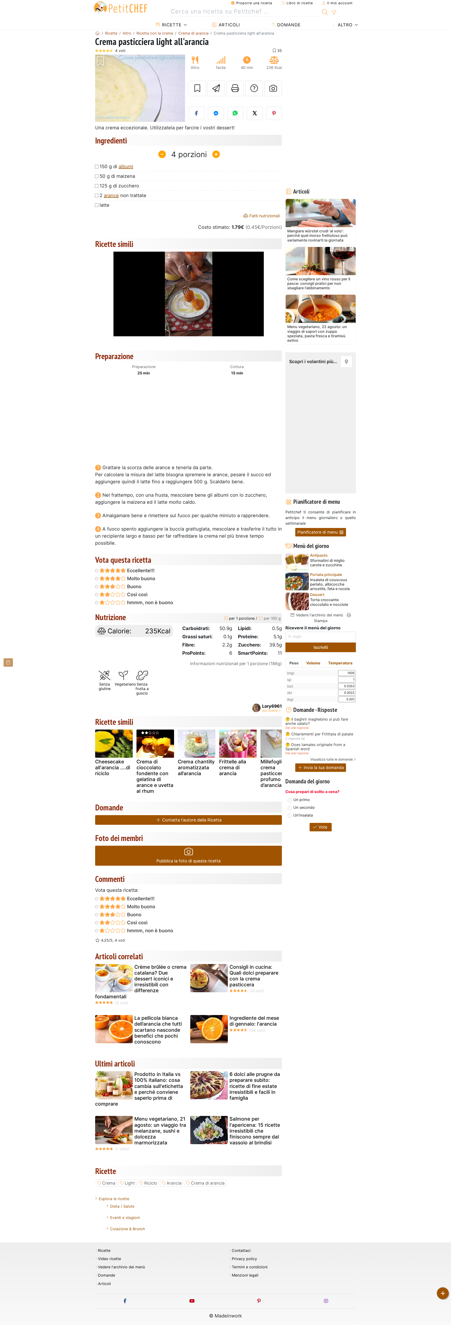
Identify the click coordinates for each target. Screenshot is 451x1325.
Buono (133, 586)
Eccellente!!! (140, 570)
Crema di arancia (208, 1183)
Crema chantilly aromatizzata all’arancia (196, 767)
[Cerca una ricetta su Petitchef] (325, 11)
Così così (137, 594)
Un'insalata (303, 815)
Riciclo (150, 1183)
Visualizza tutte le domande (331, 759)
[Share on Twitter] (255, 113)
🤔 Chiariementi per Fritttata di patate (319, 734)
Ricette (171, 24)
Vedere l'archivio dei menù (319, 615)
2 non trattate (123, 195)
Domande (288, 24)
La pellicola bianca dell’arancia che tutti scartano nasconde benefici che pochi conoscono (158, 1030)
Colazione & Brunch (127, 1228)
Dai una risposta (296, 728)
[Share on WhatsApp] (235, 113)
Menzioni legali (245, 1275)
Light (130, 1183)
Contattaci (241, 1250)
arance (111, 195)
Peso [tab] (294, 663)
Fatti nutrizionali (264, 215)
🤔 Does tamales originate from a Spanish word (315, 747)
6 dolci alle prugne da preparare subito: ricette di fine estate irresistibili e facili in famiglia (254, 1086)
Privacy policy (244, 1259)
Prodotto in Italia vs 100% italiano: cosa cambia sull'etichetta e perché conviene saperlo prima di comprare (139, 1089)
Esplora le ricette (114, 1198)
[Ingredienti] (8, 662)
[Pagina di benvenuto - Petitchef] (97, 33)
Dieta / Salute (122, 1206)
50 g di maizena (117, 176)
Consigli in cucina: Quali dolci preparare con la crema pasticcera (253, 976)
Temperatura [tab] (340, 663)
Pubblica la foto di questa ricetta (188, 860)
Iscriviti (321, 647)
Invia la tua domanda (323, 767)
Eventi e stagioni (125, 1217)
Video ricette (109, 1259)
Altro (344, 24)
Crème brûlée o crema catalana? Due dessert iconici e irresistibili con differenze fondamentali (141, 982)
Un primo (301, 799)
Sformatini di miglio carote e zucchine (327, 562)
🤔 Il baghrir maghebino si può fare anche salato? (316, 721)
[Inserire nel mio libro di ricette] (197, 88)
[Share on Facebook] (197, 113)
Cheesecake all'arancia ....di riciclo (112, 767)
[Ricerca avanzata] (334, 12)
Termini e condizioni (250, 1267)
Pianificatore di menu (318, 532)
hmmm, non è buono (149, 602)
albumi (126, 166)
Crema (108, 1183)
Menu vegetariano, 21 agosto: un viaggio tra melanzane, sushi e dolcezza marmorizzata (160, 1131)
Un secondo (304, 807)
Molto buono (140, 578)
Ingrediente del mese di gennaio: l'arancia (254, 1021)
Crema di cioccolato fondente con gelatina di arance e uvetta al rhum (154, 776)
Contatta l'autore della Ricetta (191, 819)
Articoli (228, 24)
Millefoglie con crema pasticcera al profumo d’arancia (277, 773)
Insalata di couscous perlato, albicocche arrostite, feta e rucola (330, 584)
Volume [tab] (313, 663)
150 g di (116, 166)
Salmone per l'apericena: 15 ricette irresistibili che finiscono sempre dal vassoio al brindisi (254, 1131)
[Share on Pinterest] (274, 113)
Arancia (174, 1183)
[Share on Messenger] (216, 113)
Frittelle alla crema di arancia (232, 767)
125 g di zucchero (119, 186)
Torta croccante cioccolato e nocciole (329, 602)
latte (104, 205)
